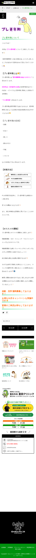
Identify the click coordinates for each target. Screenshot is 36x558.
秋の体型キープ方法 (24, 381)
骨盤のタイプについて (7, 351)
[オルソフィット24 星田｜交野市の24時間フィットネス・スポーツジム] (18, 539)
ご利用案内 (10, 547)
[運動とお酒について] (26, 328)
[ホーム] (2, 7)
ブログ (8, 8)
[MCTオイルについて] (10, 328)
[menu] (33, 3)
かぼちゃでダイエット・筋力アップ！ (26, 351)
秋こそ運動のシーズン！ (25, 366)
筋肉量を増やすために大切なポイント (9, 366)
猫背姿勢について (6, 381)
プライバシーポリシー (20, 547)
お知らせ (33, 13)
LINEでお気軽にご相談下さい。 (15, 451)
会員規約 (3, 547)
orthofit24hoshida (11, 447)
